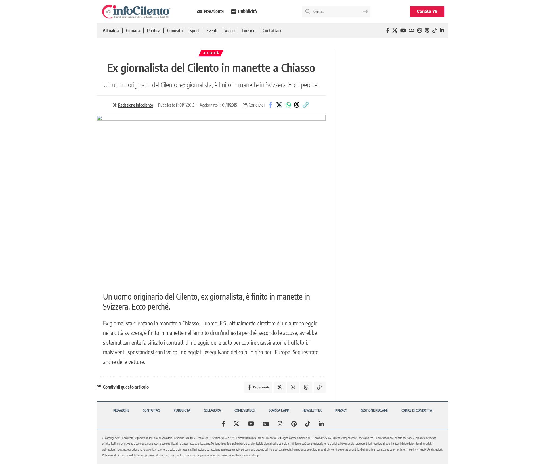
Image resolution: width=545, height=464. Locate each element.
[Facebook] (388, 30)
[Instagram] (419, 30)
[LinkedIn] (442, 30)
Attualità (211, 53)
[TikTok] (434, 30)
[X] (395, 30)
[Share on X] (279, 104)
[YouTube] (403, 30)
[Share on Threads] (297, 104)
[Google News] (411, 30)
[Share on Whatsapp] (288, 104)
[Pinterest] (427, 30)
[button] (306, 104)
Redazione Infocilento (135, 104)
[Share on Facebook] (270, 104)
